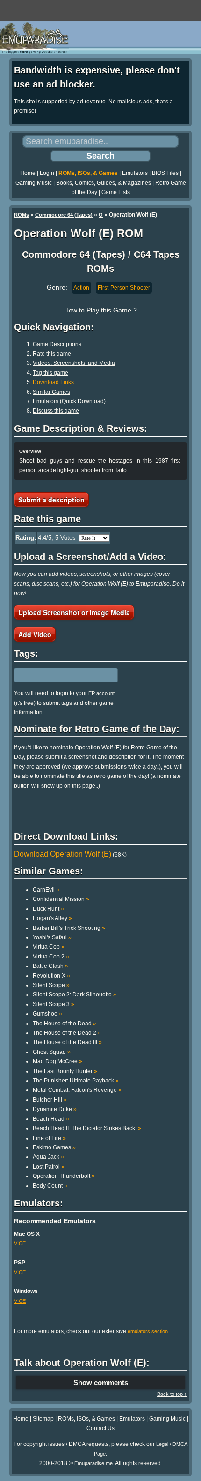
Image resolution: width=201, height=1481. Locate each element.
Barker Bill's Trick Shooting (69, 928)
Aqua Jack (48, 1157)
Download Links (53, 382)
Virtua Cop (49, 947)
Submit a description (51, 499)
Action (81, 287)
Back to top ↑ (172, 1394)
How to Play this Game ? (100, 310)
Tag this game (50, 373)
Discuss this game (56, 410)
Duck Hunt (48, 909)
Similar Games (51, 392)
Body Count (50, 1186)
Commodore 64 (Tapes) (64, 215)
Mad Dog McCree (57, 1061)
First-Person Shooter (124, 287)
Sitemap (43, 1419)
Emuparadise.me (93, 1463)
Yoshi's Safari (52, 937)
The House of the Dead (64, 1023)
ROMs (21, 215)
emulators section (148, 1331)
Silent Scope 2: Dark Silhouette (74, 994)
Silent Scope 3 (53, 1004)
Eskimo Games (54, 1147)
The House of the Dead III (67, 1042)
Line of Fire (49, 1138)
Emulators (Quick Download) (69, 401)
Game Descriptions (57, 344)
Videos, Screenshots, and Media (74, 363)
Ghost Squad (52, 1052)
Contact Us (100, 1428)
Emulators (135, 173)
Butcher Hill (50, 1099)
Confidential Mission (61, 899)
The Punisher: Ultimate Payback (76, 1080)
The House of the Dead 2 (67, 1033)
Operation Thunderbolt (64, 1176)
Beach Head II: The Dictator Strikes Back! (87, 1128)
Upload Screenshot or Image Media (74, 612)
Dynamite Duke (55, 1109)
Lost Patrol (49, 1166)
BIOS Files (165, 173)
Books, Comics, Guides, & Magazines (103, 183)
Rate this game (52, 353)
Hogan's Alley (52, 918)
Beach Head (51, 1119)
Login (47, 173)
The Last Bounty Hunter (65, 1071)
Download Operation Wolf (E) (62, 854)
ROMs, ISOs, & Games (88, 173)
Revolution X (51, 976)
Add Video (34, 634)
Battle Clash (50, 966)
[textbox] (55, 675)
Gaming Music (33, 183)
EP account (101, 693)
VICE (20, 1243)
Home (28, 173)
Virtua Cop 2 (51, 956)
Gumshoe (47, 1013)
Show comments (100, 1383)
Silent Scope (51, 985)
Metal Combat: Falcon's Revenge (77, 1090)
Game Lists (115, 192)
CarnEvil (46, 889)
